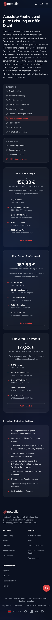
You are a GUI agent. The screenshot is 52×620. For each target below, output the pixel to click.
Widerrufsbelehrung (41, 606)
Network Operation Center (36, 551)
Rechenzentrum (9, 581)
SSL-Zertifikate (9, 550)
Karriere (6, 586)
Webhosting (8, 535)
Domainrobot (33, 558)
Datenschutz (19, 606)
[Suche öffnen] (36, 4)
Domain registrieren (17, 145)
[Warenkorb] (41, 4)
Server (5, 540)
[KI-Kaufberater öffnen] (46, 588)
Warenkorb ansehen (17, 154)
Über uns (6, 576)
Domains (6, 545)
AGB (29, 606)
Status (30, 540)
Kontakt (6, 571)
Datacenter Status (35, 545)
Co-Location (8, 555)
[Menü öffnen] (46, 4)
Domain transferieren (17, 150)
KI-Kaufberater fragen (18, 159)
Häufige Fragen (34, 535)
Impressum (6, 606)
